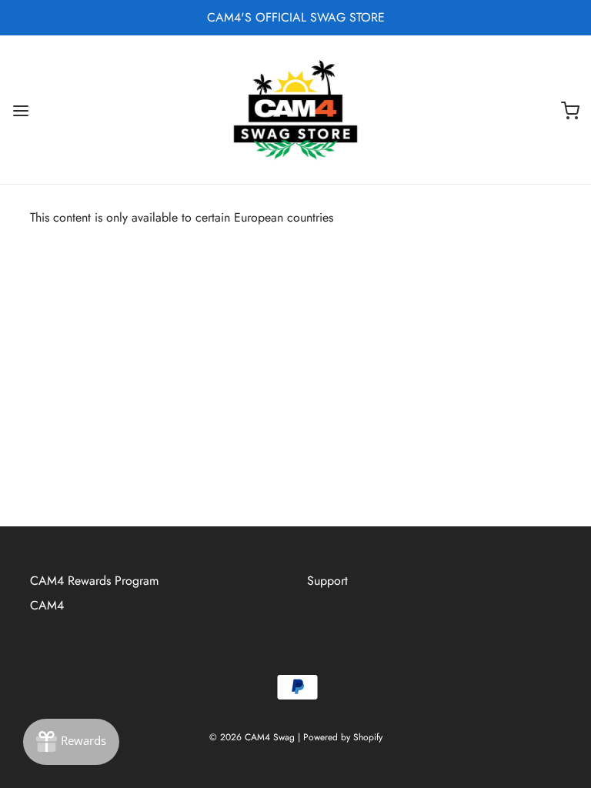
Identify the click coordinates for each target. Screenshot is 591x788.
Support (327, 580)
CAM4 (47, 605)
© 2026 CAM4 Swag (252, 737)
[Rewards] (71, 742)
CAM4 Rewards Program (94, 580)
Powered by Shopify (342, 737)
